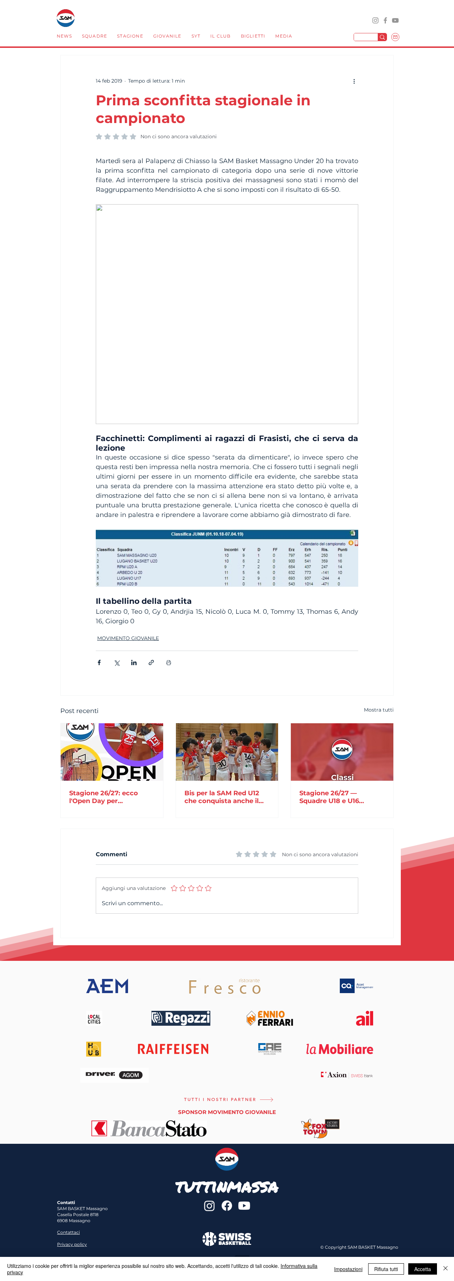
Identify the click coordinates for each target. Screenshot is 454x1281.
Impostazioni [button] (348, 1268)
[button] (94, 37)
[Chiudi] (445, 1269)
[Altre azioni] (354, 81)
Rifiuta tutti (386, 1268)
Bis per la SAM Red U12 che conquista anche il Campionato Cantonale (222, 797)
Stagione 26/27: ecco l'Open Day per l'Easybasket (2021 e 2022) (103, 797)
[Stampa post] (168, 662)
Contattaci (68, 1232)
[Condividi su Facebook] (99, 662)
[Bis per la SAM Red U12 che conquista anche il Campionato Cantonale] (227, 752)
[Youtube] (244, 1206)
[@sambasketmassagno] (375, 20)
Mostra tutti (379, 710)
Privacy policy (72, 1244)
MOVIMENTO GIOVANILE (128, 638)
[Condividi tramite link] (151, 662)
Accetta (422, 1268)
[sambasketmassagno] (385, 20)
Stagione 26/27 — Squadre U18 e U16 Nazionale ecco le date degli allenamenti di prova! (336, 797)
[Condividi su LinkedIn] (134, 662)
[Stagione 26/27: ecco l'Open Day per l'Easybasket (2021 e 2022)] (112, 752)
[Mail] (395, 37)
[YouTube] (395, 20)
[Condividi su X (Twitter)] (116, 662)
